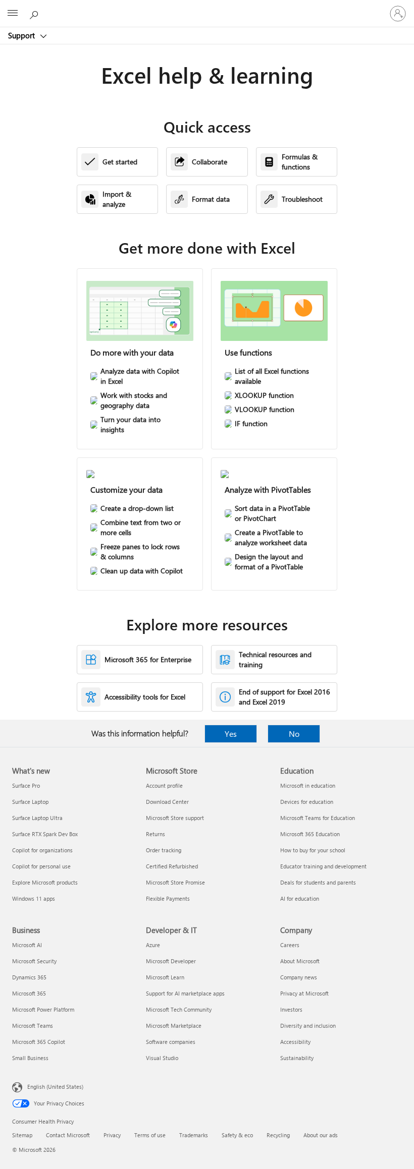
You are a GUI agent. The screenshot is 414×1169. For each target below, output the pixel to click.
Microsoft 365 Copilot (38, 1041)
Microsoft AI (27, 945)
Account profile (164, 785)
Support (22, 35)
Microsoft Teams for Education (317, 818)
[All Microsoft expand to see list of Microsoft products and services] (13, 14)
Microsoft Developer (171, 961)
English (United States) (55, 1086)
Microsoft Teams (32, 1025)
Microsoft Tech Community (179, 1009)
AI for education (299, 898)
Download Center (167, 801)
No (294, 733)
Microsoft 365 (29, 993)
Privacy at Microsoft (304, 993)
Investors (291, 1009)
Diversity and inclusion (308, 1025)
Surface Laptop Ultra (37, 818)
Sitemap (22, 1135)
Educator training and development (323, 866)
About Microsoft (300, 961)
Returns (155, 834)
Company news (298, 977)
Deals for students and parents (318, 882)
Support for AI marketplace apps (185, 993)
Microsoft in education (307, 785)
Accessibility (295, 1041)
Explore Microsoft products (45, 882)
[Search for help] (35, 13)
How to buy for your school (312, 850)
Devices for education (306, 801)
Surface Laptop (30, 801)
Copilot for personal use (41, 866)
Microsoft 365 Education (310, 834)
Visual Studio (162, 1058)
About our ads (320, 1135)
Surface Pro (26, 785)
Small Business (30, 1058)
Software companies (170, 1041)
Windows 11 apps (33, 898)
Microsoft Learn (165, 977)
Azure (153, 945)
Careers (289, 945)
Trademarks (193, 1135)
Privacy (112, 1135)
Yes (231, 733)
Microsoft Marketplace (173, 1025)
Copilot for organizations (42, 850)
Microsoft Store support (175, 818)
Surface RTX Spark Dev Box (45, 834)
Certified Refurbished (172, 866)
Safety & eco (237, 1135)
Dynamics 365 (29, 977)
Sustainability (297, 1058)
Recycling (278, 1135)
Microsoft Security (34, 961)
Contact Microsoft (68, 1135)
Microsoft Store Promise (175, 882)
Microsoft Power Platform (43, 1009)
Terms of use (150, 1135)
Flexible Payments (168, 898)
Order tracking (163, 850)
